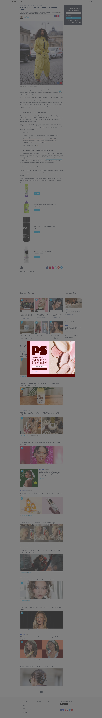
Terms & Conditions (35, 371)
